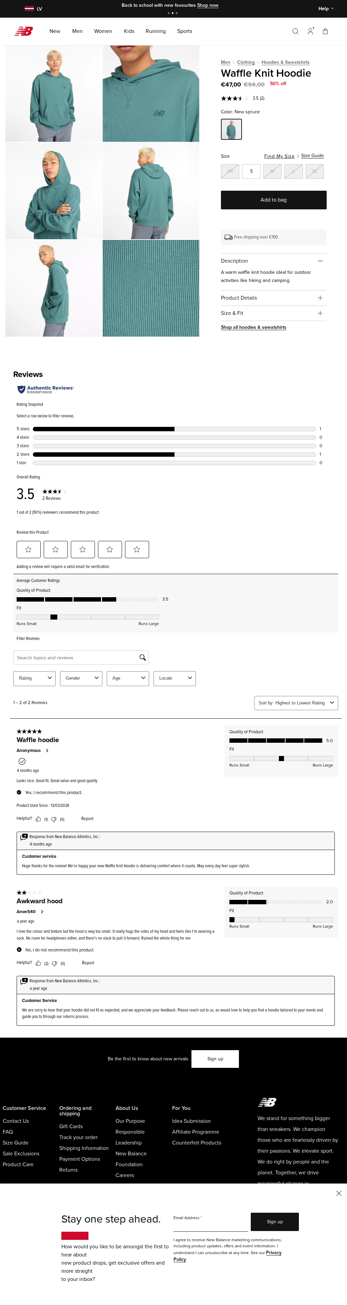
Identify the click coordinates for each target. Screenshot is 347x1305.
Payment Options (79, 1159)
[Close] (339, 1192)
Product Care (18, 1164)
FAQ (8, 1132)
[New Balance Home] (26, 31)
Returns (68, 1170)
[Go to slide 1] (169, 14)
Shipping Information (84, 1148)
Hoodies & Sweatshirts (286, 62)
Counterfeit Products (196, 1142)
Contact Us (16, 1121)
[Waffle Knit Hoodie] (53, 93)
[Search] (295, 31)
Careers (125, 1175)
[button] (310, 31)
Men (225, 62)
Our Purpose (130, 1121)
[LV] (28, 9)
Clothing (246, 62)
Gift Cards (71, 1126)
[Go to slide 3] (178, 14)
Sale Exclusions (21, 1153)
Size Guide (312, 155)
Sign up (215, 1059)
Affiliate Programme (195, 1132)
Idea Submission (191, 1121)
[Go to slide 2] (173, 14)
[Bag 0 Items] (325, 31)
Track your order (78, 1137)
